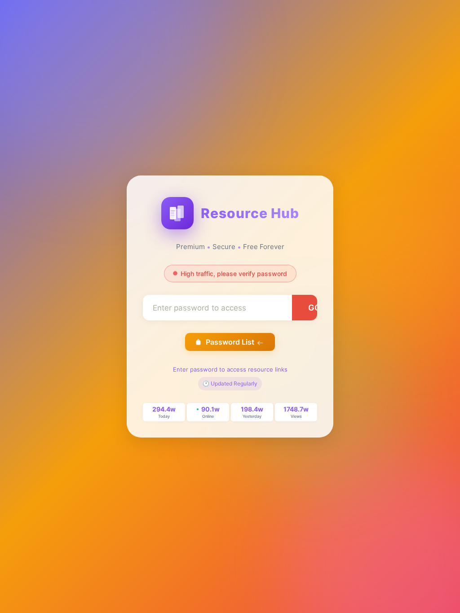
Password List (230, 341)
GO (314, 307)
